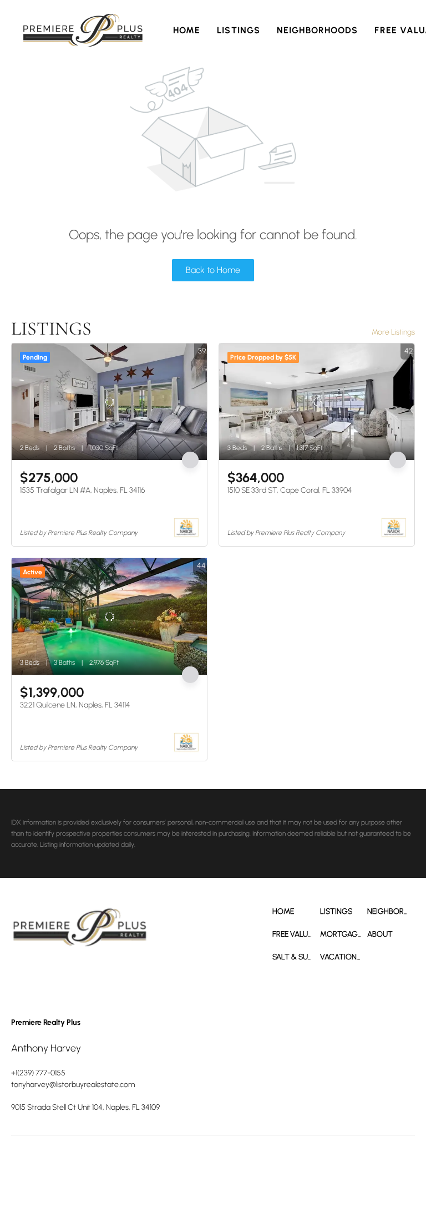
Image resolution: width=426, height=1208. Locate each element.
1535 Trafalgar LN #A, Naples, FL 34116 (82, 490)
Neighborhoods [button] (317, 30)
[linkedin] (53, 976)
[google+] (114, 976)
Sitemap (161, 1175)
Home (186, 30)
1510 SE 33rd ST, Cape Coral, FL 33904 (289, 490)
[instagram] (83, 976)
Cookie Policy (269, 1163)
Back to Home (213, 270)
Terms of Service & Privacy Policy (197, 1163)
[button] (83, 30)
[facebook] (22, 976)
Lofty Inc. (60, 1163)
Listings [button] (238, 30)
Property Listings (378, 1163)
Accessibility (195, 1175)
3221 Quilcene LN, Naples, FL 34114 (75, 705)
